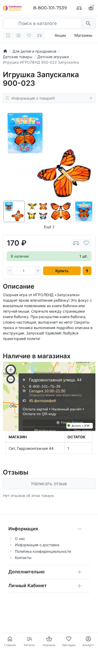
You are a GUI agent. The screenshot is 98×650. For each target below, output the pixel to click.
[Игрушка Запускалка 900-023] (49, 154)
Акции (60, 35)
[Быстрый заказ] (87, 270)
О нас (20, 538)
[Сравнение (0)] (39, 35)
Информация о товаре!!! (33, 98)
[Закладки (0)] (29, 35)
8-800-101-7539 (50, 7)
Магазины (83, 35)
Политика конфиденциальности (43, 551)
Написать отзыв (49, 483)
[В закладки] (86, 243)
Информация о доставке (37, 545)
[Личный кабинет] (18, 35)
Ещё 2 (49, 226)
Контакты (23, 557)
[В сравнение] (76, 243)
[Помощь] (8, 35)
